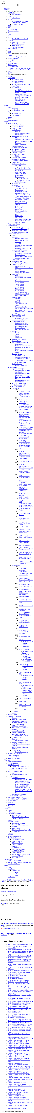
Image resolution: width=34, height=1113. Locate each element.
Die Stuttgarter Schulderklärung (27, 689)
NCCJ (10, 19)
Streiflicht (14, 846)
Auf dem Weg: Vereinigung (19, 250)
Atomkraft (14, 237)
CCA (9, 52)
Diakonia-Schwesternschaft (19, 42)
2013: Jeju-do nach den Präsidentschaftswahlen (14, 1012)
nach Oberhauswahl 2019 (22, 359)
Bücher (10, 810)
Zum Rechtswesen (17, 115)
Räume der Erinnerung (14, 716)
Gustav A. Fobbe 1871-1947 (23, 789)
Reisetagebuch (16, 870)
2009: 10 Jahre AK (24, 180)
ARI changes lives (13, 31)
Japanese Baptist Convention (20, 21)
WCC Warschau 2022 (18, 83)
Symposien (15, 711)
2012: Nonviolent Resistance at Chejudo (19, 1003)
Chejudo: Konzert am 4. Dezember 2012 (19, 1069)
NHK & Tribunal (20, 222)
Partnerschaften (12, 225)
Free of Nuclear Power (21, 102)
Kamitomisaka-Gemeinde (15, 797)
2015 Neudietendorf (24, 622)
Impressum (11, 802)
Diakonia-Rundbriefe (18, 44)
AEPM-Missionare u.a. (18, 778)
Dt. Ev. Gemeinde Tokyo (15, 796)
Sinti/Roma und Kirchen (19, 164)
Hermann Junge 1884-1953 (19, 768)
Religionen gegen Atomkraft (23, 248)
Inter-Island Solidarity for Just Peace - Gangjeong (23, 91)
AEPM (10, 776)
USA (16, 214)
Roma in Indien (16, 162)
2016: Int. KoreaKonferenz (23, 465)
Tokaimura (18, 243)
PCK (9, 35)
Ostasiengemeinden (13, 755)
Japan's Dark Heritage (21, 752)
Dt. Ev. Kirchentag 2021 (19, 386)
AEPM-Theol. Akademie (19, 794)
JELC (9, 16)
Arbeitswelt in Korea (18, 125)
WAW (13, 773)
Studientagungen (16, 565)
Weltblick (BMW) (17, 847)
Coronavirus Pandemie (14, 813)
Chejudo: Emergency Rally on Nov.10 (19, 1068)
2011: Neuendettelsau (25, 640)
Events (14, 713)
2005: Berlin (22, 701)
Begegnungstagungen (18, 369)
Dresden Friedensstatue (22, 193)
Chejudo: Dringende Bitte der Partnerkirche (20, 1066)
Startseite (7, 8)
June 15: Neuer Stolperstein (23, 253)
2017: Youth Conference (26, 461)
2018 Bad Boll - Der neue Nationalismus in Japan (25, 601)
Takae (17, 336)
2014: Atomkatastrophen (26, 507)
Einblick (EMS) (16, 852)
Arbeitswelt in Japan (17, 126)
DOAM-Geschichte (13, 765)
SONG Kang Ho (20, 271)
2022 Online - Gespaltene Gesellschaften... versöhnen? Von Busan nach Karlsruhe (25, 572)
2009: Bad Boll (23, 664)
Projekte (6, 121)
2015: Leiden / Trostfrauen (23, 481)
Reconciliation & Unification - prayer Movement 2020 (24, 257)
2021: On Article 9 (24, 391)
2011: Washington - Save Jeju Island (18, 980)
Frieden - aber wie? (17, 261)
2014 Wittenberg (23, 627)
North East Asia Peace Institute (24, 139)
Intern (9, 807)
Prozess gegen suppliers (22, 281)
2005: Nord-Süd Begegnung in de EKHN (26, 548)
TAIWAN (18, 212)
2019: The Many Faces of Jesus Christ (25, 421)
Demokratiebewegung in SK (20, 136)
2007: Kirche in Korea (25, 537)
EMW (10, 61)
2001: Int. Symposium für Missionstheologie (25, 553)
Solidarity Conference (21, 188)
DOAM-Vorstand (13, 763)
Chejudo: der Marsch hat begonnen (18, 1064)
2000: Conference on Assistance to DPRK (25, 557)
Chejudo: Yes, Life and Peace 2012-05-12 (20, 1048)
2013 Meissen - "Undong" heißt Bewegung (23, 631)
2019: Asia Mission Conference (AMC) (24, 444)
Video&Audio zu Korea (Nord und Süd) (19, 862)
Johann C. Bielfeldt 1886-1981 (20, 766)
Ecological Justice (20, 99)
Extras (6, 865)
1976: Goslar (22, 709)
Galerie (10, 820)
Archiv (6, 808)
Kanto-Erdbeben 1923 (18, 731)
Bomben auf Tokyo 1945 (19, 732)
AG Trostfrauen (12, 65)
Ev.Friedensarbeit (13, 58)
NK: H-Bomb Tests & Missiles (24, 308)
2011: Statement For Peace (15, 978)
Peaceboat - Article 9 (21, 362)
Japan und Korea (20, 328)
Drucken (3, 891)
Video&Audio (8, 859)
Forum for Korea (20, 255)
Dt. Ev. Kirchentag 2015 (19, 383)
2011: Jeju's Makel (13, 977)
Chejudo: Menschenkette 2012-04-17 (18, 1073)
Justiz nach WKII (20, 172)
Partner (6, 9)
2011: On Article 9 (24, 526)
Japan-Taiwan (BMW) (18, 849)
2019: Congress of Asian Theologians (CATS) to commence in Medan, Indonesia (26, 429)
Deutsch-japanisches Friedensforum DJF (19, 68)
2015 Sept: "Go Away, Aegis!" (17, 1017)
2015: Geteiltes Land (25, 484)
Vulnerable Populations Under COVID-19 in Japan (20, 817)
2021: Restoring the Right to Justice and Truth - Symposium (24, 394)
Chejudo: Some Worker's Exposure (18, 1092)
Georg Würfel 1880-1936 (22, 787)
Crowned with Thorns (18, 839)
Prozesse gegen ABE (21, 365)
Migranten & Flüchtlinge (19, 157)
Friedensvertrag (19, 251)
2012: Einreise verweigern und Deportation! (20, 990)
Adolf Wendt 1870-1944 (22, 781)
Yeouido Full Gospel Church (20, 39)
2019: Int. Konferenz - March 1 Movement (25, 413)
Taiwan (10, 118)
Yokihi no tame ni (17, 841)
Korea (10, 117)
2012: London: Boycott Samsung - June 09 (20, 1001)
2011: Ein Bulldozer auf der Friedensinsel (20, 970)
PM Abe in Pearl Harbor (22, 329)
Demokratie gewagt (20, 144)
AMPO (14, 235)
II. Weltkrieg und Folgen (19, 726)
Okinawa (14, 331)
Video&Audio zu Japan (14, 860)
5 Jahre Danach (19, 285)
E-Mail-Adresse (11, 891)
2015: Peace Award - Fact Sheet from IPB (20, 1021)
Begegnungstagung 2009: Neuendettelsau (22, 381)
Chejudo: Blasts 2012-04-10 (16, 1056)
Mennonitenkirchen (17, 24)
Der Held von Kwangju (22, 740)
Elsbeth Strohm (16, 18)
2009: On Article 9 (24, 529)
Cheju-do (14, 718)
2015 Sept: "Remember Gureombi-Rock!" (20, 1019)
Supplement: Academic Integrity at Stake (21, 200)
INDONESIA (19, 216)
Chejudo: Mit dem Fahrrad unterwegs (18, 1077)
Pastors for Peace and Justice (23, 346)
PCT (9, 32)
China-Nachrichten (17, 844)
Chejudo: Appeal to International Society (19, 1055)
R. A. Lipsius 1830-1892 (22, 784)
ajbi (9, 27)
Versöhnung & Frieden (21, 263)
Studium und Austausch (15, 753)
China (9, 107)
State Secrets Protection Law (20, 342)
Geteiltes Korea (16, 297)
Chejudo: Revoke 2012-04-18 (16, 1089)
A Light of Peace (16, 831)
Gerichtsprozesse (20, 266)
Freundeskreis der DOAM (19, 774)
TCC (9, 26)
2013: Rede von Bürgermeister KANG (19, 1014)
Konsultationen (12, 714)
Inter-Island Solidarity (21, 324)
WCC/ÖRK (11, 78)
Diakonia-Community (18, 47)
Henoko (17, 333)
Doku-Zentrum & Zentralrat (23, 169)
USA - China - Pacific (21, 326)
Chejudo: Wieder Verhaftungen (17, 1097)
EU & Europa (19, 170)
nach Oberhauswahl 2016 (22, 357)
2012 (16, 872)
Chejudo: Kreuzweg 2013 (15, 1071)
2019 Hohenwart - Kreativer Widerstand (25, 590)
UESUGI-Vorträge (20, 295)
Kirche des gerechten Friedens (20, 57)
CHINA (17, 204)
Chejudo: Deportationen (15, 1063)
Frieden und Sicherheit (14, 234)
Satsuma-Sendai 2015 (21, 238)
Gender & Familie (17, 152)
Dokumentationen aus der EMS (21, 854)
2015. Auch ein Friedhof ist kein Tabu (19, 1026)
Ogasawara (18, 337)
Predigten (14, 826)
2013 (16, 873)
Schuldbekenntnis (17, 14)
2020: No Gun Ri (24, 399)
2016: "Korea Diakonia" (26, 468)
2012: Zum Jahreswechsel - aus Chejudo (19, 1008)
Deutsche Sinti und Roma (19, 719)
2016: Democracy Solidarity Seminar (24, 471)
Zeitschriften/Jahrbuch (14, 838)
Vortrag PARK (26, 659)
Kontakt (10, 805)
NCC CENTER (12, 29)
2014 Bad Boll (23, 625)
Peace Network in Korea (19, 339)
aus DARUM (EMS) (18, 851)
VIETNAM (18, 217)
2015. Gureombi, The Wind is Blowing (19, 1027)
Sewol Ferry (18, 300)
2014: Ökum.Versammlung (25, 502)
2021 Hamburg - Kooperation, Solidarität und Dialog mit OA (26, 579)
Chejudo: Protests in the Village (17, 1084)
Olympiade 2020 (16, 113)
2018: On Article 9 (24, 455)
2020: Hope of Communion (23, 402)
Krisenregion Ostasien (18, 321)
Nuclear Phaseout (20, 100)
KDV (13, 60)
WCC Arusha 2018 (17, 79)
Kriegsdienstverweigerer (19, 154)
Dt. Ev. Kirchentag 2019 (19, 385)
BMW (10, 73)
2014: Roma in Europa (25, 505)
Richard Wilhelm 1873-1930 (23, 779)
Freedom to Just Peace (21, 97)
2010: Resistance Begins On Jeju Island (19, 956)
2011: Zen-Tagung (24, 646)
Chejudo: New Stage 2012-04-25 (17, 1042)
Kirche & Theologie (13, 821)
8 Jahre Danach (19, 290)
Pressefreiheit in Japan (21, 318)
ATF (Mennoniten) (13, 66)
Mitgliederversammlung (15, 761)
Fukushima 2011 (16, 274)
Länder (6, 105)
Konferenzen (15, 388)
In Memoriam (19, 190)
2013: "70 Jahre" (24, 178)
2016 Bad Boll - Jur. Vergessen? (24, 609)
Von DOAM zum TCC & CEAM (17, 799)
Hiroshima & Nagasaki (18, 315)
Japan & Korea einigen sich (23, 219)
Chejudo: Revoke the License (16, 1090)
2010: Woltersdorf (24, 649)
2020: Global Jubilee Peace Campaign (25, 408)
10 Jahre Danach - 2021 (22, 294)
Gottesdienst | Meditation (19, 823)
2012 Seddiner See (24, 636)
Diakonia (10, 40)
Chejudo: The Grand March (16, 1095)
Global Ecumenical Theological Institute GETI (23, 95)
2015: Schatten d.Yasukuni (23, 486)
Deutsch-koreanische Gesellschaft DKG (19, 70)
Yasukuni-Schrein (17, 364)
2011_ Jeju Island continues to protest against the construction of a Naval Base (19, 958)
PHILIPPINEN (19, 206)
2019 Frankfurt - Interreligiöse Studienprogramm (24, 594)
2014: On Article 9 (24, 497)
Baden (10, 55)
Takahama (18, 242)
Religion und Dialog (14, 224)
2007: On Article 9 (24, 536)
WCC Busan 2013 (17, 87)
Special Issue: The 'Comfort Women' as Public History (23, 197)
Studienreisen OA (13, 120)
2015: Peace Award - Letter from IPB (18, 1022)
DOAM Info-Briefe (17, 843)
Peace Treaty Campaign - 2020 (11, 928)
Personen (10, 833)
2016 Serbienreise (24, 167)
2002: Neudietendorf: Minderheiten (25, 705)
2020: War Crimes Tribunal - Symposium (25, 405)
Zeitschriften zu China (18, 110)
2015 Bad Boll (23, 620)
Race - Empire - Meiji (18, 724)
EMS (9, 71)
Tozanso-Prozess (16, 341)
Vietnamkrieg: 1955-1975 (19, 737)
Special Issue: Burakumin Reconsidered (22, 133)
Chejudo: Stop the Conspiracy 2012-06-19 (20, 1047)
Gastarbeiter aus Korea (18, 151)
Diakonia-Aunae (16, 45)
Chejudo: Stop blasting (14, 1094)
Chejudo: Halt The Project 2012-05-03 (19, 1040)
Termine (10, 834)
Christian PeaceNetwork (19, 22)
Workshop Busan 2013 (21, 355)
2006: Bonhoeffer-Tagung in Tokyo (24, 541)
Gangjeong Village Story (22, 272)
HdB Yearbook (16, 857)
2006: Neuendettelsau (25, 698)
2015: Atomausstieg (24, 476)
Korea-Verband (12, 63)
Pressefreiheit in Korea (18, 159)
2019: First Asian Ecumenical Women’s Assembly (25, 417)
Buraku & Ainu (16, 130)
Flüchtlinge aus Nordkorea (19, 147)
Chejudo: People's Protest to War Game (19, 1045)
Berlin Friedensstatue (21, 191)
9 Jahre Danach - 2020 (21, 292)
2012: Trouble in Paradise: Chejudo (18, 1006)
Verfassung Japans (17, 354)
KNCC (10, 37)
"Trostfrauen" (19, 89)
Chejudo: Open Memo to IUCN (17, 1082)
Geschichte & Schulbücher (19, 721)
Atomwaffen (15, 259)
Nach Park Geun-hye (21, 307)
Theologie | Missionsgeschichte (20, 825)
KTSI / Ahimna (12, 48)
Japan (9, 112)
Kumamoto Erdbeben (21, 240)
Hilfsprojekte (19, 276)
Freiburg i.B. (19, 208)
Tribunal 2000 (19, 186)
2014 (16, 875)
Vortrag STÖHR (27, 661)
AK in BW (18, 165)
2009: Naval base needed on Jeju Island (19, 949)
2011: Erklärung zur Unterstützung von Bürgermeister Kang (19, 973)
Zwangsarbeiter (16, 750)
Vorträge (24, 669)
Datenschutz (11, 804)
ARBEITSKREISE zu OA (16, 771)
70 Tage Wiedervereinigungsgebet (21, 830)
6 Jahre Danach (19, 287)
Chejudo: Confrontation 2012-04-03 (18, 1058)
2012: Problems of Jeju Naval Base (18, 1004)
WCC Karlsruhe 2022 (18, 81)
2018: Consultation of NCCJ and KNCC (25, 457)
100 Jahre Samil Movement (19, 722)
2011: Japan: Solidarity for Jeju (17, 975)
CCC (9, 50)
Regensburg (18, 209)
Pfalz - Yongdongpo (17, 227)
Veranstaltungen (19, 177)
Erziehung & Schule (17, 146)
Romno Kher (19, 175)
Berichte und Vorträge (26, 655)
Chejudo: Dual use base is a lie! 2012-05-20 (20, 1038)
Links (9, 867)
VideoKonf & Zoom (14, 864)
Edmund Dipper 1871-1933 (23, 783)
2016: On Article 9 (24, 469)
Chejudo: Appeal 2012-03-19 (16, 1053)
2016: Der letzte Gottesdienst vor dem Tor (20, 1029)
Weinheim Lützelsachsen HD (20, 232)
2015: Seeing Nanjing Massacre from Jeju (20, 1024)
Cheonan (17, 298)
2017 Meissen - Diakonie (26, 606)
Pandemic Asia (16, 815)
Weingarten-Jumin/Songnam (20, 230)
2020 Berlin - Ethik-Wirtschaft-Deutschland (25, 585)
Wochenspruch (16, 828)
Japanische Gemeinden (18, 757)
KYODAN (11, 13)
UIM (16, 138)
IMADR (17, 131)
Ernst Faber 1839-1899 (21, 786)
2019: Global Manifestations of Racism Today (24, 437)
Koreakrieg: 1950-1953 (18, 734)
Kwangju (14, 739)
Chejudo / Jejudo (16, 264)
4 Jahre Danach (19, 284)
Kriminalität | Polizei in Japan (20, 160)
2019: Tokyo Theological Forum (24, 441)
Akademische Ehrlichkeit (22, 195)
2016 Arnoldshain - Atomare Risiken (24, 613)
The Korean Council (21, 203)
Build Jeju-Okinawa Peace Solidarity (18, 1037)
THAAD (17, 302)
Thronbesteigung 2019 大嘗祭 (24, 360)
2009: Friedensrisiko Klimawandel (25, 532)
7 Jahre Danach (19, 289)
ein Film (3, 903)
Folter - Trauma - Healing (19, 149)
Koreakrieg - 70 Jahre (21, 735)
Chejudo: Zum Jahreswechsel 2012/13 (19, 1105)
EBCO (17, 156)
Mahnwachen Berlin (21, 211)
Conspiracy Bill (19, 344)
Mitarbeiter (11, 770)
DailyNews (11, 869)
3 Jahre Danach (19, 282)
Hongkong (15, 108)
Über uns (7, 760)
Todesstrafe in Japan (17, 183)
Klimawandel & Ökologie (19, 320)
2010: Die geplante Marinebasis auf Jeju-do (20, 951)
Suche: (3, 3)
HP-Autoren (11, 812)
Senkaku (17, 334)
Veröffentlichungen (20, 182)
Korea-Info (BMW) (17, 856)
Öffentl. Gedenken (20, 173)
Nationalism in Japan (21, 323)
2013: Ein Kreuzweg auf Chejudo (17, 1009)
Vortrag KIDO (26, 658)
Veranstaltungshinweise (14, 836)
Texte (24, 645)
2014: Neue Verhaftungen (15, 1016)
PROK (10, 34)
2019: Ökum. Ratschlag (25, 433)
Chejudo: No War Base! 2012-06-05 (18, 1043)
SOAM (10, 76)
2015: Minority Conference (23, 489)
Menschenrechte (12, 123)
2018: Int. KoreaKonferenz (23, 452)
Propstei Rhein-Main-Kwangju (20, 229)
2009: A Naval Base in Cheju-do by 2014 (20, 944)
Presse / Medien (16, 316)
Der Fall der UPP (20, 310)
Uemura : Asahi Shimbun (22, 221)
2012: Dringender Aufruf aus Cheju (18, 982)
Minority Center (16, 128)
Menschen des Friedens (14, 758)
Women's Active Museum (19, 742)
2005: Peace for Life (25, 545)
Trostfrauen (15, 185)
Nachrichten (11, 877)
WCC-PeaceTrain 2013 (22, 104)
